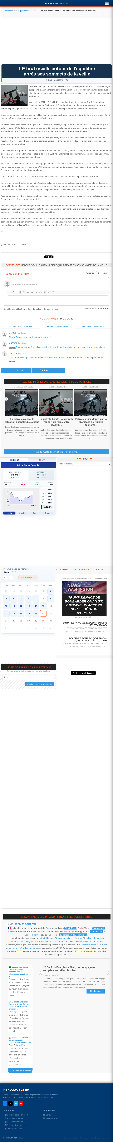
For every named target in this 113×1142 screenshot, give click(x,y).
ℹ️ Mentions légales (51, 1118)
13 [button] (28, 606)
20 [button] (28, 613)
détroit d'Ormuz (46, 938)
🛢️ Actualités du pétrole (29, 11)
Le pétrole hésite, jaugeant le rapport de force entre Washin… (56, 422)
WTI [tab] (42, 460)
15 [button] (43, 606)
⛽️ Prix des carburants (13, 1129)
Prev (6, 399)
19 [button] (21, 613)
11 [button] (14, 606)
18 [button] (14, 613)
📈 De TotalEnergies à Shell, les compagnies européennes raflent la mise (69, 969)
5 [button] (21, 598)
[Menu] (107, 2)
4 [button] (13, 598)
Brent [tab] (14, 460)
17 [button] (6, 613)
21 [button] (36, 613)
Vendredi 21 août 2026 (23, 924)
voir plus (12, 348)
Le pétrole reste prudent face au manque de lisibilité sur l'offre (88, 639)
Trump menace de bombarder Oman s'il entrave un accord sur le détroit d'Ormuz (84, 605)
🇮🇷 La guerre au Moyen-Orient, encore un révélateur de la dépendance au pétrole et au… (19, 971)
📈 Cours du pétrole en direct (16, 1115)
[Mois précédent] (11, 577)
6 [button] (28, 598)
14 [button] (36, 606)
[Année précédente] (5, 577)
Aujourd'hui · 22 (28, 577)
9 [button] (50, 598)
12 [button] (21, 606)
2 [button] (50, 591)
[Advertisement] (56, 42)
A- (106, 14)
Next (107, 399)
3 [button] (6, 598)
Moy (44, 507)
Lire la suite (95, 991)
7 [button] (35, 598)
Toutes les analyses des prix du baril (24, 1071)
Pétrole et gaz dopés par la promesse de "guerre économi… (91, 422)
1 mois (9, 513)
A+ (100, 14)
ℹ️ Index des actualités (13, 1122)
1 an (34, 513)
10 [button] (6, 606)
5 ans (47, 513)
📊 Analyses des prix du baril (16, 1125)
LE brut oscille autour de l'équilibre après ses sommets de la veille (57, 71)
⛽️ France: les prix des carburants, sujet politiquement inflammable (20, 1040)
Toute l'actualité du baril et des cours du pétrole (57, 452)
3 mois (22, 513)
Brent (48, 928)
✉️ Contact (47, 1115)
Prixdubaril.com (11, 11)
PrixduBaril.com (11, 1138)
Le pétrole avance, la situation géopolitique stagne (22, 420)
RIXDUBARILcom (16, 1089)
